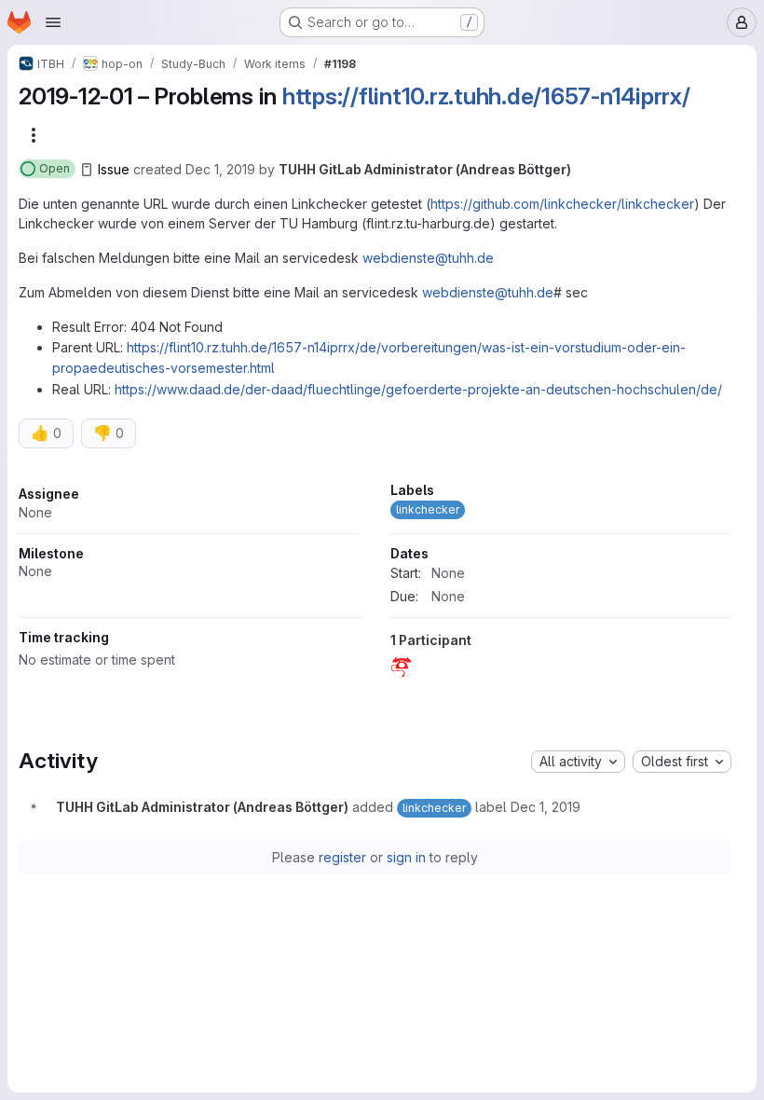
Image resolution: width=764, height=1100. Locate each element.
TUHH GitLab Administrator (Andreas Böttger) (425, 169)
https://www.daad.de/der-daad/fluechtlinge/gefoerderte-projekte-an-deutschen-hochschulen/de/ (418, 389)
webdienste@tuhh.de (428, 258)
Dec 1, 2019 (220, 169)
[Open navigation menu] (53, 22)
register (342, 857)
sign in (406, 857)
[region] (375, 585)
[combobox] (578, 761)
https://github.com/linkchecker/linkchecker (562, 204)
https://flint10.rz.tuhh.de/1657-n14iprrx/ (486, 96)
